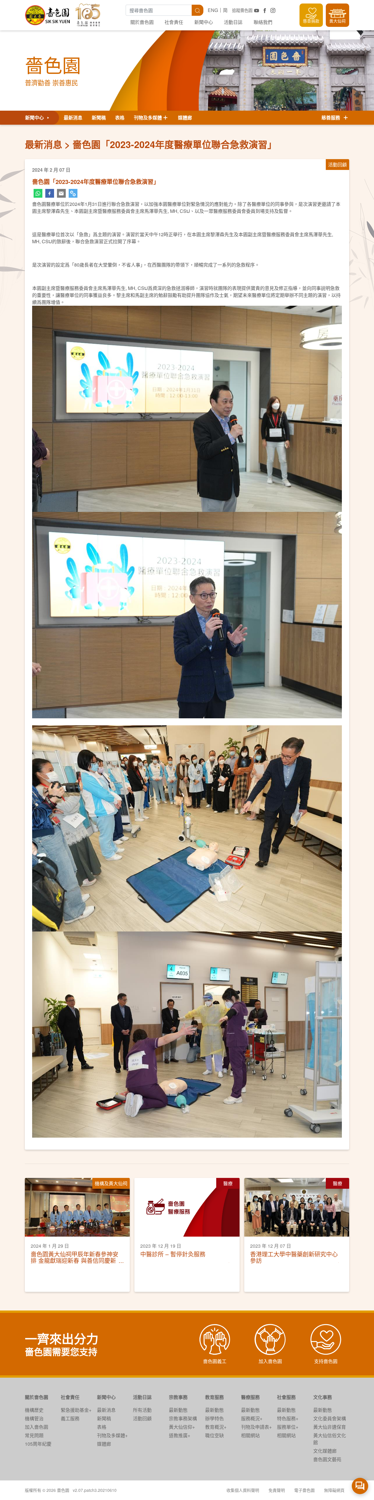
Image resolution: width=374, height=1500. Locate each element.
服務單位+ (287, 1426)
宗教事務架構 (183, 1418)
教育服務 (214, 1397)
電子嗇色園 (304, 1490)
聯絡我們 (263, 22)
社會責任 (174, 22)
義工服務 (70, 1418)
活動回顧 (142, 1418)
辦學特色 (214, 1418)
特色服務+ (287, 1418)
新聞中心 (203, 22)
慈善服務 (331, 117)
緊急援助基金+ (76, 1410)
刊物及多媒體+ (112, 1435)
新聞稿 (99, 117)
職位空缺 (214, 1435)
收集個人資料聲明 (242, 1490)
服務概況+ (251, 1418)
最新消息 (73, 117)
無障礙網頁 (334, 1490)
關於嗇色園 (142, 22)
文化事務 (322, 1397)
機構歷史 (34, 1410)
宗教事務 (178, 1397)
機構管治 (34, 1418)
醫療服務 (250, 1397)
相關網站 (250, 1435)
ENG (213, 10)
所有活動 (142, 1410)
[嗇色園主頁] (48, 13)
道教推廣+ (179, 1435)
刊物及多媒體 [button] (148, 117)
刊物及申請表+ (256, 1426)
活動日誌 (233, 22)
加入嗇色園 (36, 1426)
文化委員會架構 (329, 1418)
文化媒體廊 (325, 1450)
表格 (119, 117)
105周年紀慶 (38, 1443)
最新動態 (178, 1410)
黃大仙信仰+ (182, 1426)
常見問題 (34, 1435)
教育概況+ (215, 1426)
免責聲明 (277, 1490)
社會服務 (286, 1397)
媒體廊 (185, 117)
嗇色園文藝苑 (327, 1459)
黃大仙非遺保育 (329, 1426)
